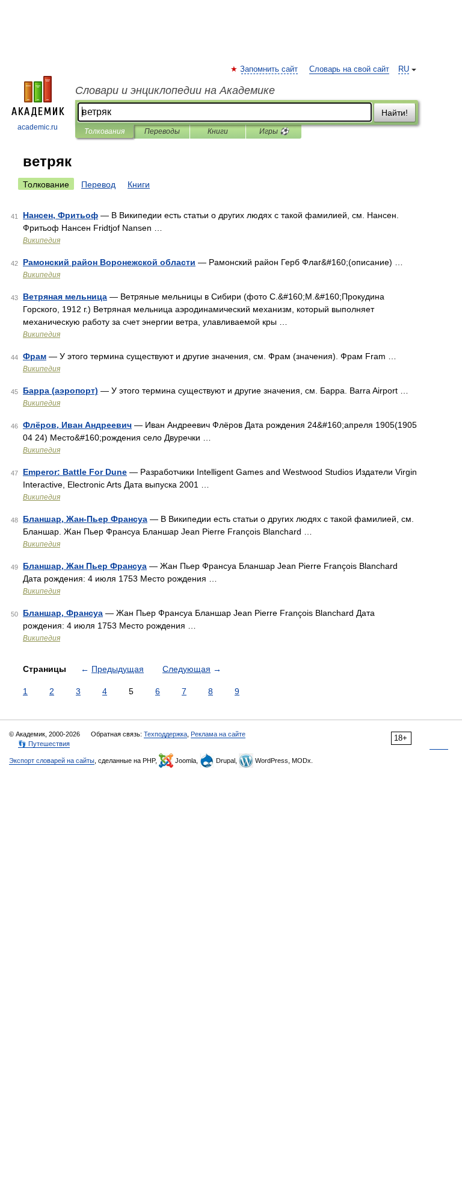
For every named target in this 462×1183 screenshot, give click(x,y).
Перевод (98, 184)
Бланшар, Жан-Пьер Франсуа (85, 519)
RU (403, 69)
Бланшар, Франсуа (63, 613)
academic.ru (37, 127)
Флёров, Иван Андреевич (77, 425)
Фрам (34, 356)
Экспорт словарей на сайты (51, 760)
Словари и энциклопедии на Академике (175, 90)
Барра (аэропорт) (60, 390)
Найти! (394, 113)
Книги (218, 131)
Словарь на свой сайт (349, 69)
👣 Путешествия (44, 743)
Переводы (162, 131)
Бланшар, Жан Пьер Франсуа (85, 566)
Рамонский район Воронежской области (109, 262)
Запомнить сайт (269, 69)
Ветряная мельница (65, 296)
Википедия (41, 240)
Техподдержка (165, 734)
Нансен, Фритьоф (60, 215)
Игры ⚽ (274, 131)
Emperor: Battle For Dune (75, 472)
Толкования (104, 131)
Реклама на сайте (218, 734)
